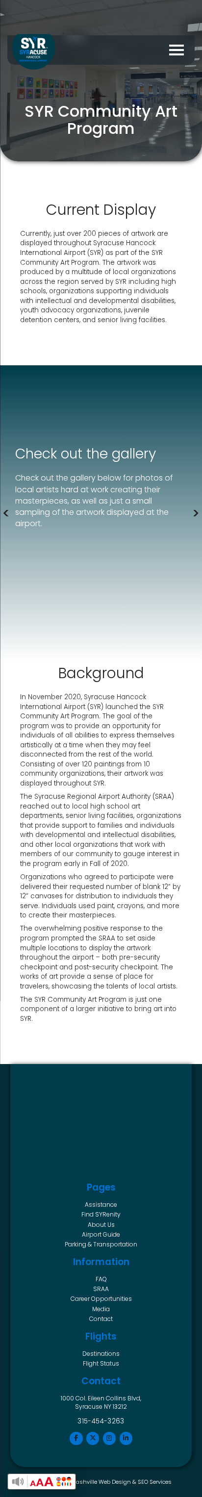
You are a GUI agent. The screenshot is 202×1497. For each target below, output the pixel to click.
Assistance (101, 1204)
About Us (101, 1224)
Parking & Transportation (101, 1244)
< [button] (6, 513)
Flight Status (101, 1363)
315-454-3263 (101, 1421)
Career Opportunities (101, 1298)
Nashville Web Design (101, 1482)
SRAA (101, 1289)
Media (101, 1309)
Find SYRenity (101, 1214)
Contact (101, 1319)
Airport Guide (101, 1234)
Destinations (101, 1353)
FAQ (101, 1279)
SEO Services (155, 1482)
